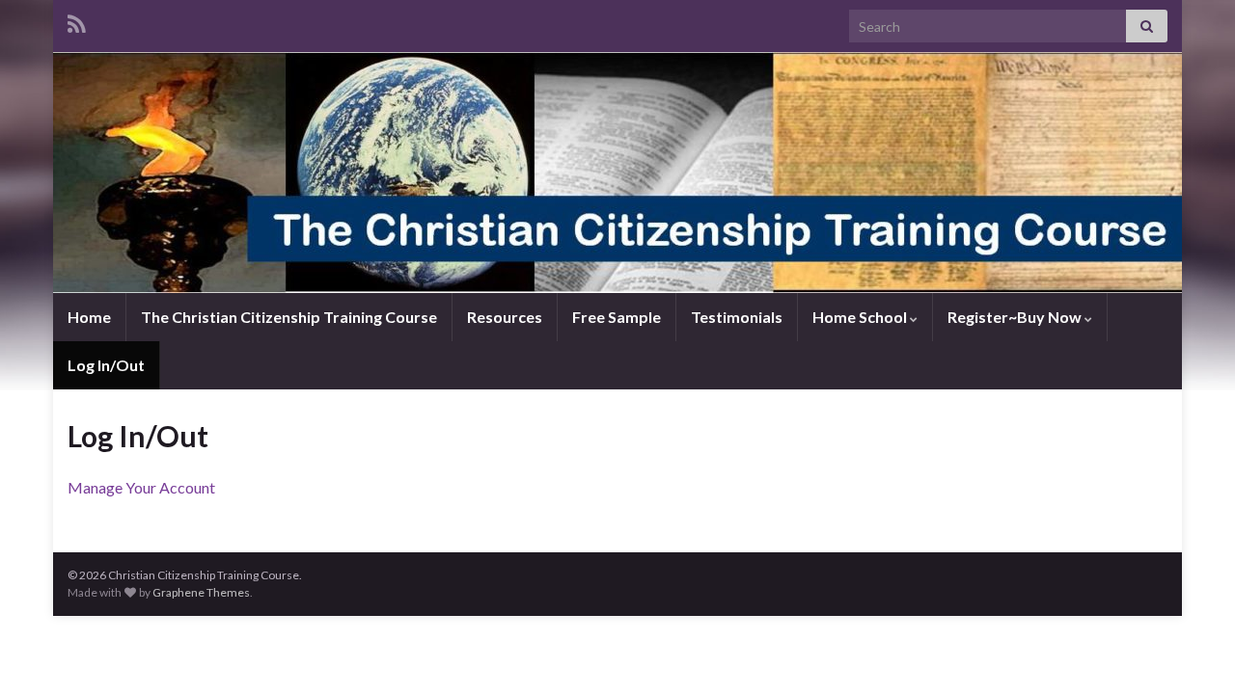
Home (89, 316)
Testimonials (736, 316)
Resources (504, 316)
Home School (861, 316)
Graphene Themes (201, 592)
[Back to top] (1191, 651)
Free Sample (616, 316)
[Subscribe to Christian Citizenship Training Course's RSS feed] (77, 21)
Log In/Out (106, 365)
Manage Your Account (141, 487)
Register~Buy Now (1015, 316)
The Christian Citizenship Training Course (289, 316)
